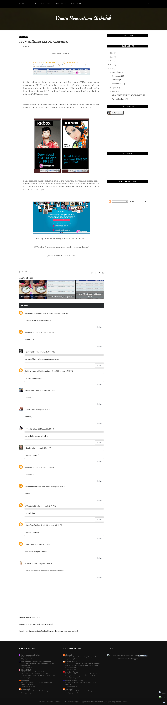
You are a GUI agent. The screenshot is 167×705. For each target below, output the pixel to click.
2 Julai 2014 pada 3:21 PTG (51, 525)
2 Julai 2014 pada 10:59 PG (40, 448)
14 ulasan (26, 46)
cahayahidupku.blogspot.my (35, 313)
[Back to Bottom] (165, 703)
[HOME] (162, 693)
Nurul (27, 448)
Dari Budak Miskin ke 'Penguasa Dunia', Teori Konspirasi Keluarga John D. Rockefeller (82, 675)
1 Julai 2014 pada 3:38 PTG (57, 313)
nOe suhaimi (30, 506)
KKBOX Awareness (38, 94)
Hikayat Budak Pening (74, 680)
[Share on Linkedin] (103, 273)
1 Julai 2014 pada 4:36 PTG (62, 371)
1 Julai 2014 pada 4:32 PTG (44, 352)
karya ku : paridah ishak (30, 655)
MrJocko (28, 429)
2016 (111, 61)
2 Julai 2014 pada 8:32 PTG (39, 544)
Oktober (115, 80)
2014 (22, 272)
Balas (99, 327)
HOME (23, 4)
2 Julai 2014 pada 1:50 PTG (56, 487)
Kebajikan (61, 4)
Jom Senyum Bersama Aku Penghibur (36, 661)
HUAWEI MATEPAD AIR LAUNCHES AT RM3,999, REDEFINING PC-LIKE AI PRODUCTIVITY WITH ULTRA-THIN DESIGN (38, 674)
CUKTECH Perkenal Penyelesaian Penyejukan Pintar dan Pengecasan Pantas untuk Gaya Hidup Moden (82, 665)
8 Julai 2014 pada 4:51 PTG (42, 564)
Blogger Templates (87, 702)
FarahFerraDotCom (32, 525)
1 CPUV (33, 107)
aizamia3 (68, 655)
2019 (111, 53)
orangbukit (25, 689)
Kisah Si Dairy (26, 670)
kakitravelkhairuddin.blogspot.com (38, 371)
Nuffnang (28, 272)
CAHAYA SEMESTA (28, 657)
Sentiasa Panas (71, 672)
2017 (111, 57)
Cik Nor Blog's (71, 661)
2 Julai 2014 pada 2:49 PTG (45, 506)
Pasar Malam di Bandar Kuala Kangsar (35, 691)
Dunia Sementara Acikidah (83, 18)
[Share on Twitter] (99, 273)
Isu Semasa (46, 4)
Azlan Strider (43, 104)
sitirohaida (29, 390)
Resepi (34, 4)
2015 (111, 64)
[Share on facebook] (95, 273)
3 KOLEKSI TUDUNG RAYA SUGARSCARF (128, 95)
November (116, 76)
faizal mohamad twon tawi (35, 487)
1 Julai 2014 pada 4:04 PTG (43, 332)
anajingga (25, 680)
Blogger (134, 659)
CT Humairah (61, 104)
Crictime (125, 702)
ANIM (27, 410)
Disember (116, 72)
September (116, 84)
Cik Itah (28, 564)
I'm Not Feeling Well (120, 99)
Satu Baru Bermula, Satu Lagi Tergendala (81, 657)
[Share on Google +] (92, 273)
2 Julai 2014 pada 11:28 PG (43, 467)
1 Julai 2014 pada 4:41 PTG (44, 390)
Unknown (28, 332)
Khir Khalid (29, 352)
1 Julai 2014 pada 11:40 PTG (43, 429)
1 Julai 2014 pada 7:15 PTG (41, 410)
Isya (27, 544)
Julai (113, 91)
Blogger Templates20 (113, 702)
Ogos (114, 87)
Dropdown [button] (76, 4)
